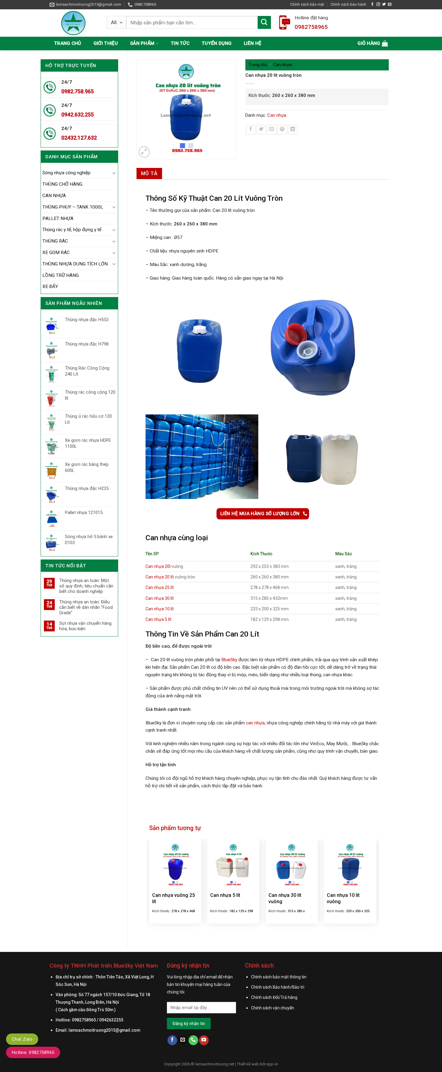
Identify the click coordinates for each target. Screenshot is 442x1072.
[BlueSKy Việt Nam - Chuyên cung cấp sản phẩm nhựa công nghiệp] (74, 23)
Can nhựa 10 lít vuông (343, 898)
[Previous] (149, 885)
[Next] (375, 885)
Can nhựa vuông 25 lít (173, 898)
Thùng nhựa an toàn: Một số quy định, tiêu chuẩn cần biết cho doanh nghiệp (86, 586)
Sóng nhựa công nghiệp (66, 172)
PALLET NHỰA (57, 218)
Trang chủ (67, 43)
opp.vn (272, 1064)
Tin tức (180, 43)
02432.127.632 (79, 138)
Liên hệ (252, 43)
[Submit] (264, 22)
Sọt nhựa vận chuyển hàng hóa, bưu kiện (85, 626)
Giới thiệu (106, 43)
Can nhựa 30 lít (160, 598)
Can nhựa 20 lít (160, 577)
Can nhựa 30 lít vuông (285, 898)
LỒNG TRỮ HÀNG (60, 275)
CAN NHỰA (54, 195)
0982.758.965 (77, 91)
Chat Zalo (22, 1039)
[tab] (149, 173)
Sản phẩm (142, 43)
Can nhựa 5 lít (158, 619)
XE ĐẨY (50, 286)
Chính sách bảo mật (307, 4)
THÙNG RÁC (55, 241)
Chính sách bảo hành (348, 4)
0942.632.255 (77, 114)
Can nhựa (282, 64)
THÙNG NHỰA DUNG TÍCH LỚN (75, 264)
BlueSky (229, 659)
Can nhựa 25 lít (160, 587)
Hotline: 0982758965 (33, 1052)
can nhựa (255, 723)
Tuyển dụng (217, 43)
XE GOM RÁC (56, 252)
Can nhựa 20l (158, 566)
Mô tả (149, 173)
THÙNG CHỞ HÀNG (62, 184)
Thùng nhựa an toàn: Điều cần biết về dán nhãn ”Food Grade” (86, 607)
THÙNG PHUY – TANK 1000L (72, 207)
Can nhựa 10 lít (160, 608)
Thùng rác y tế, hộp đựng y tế (71, 229)
